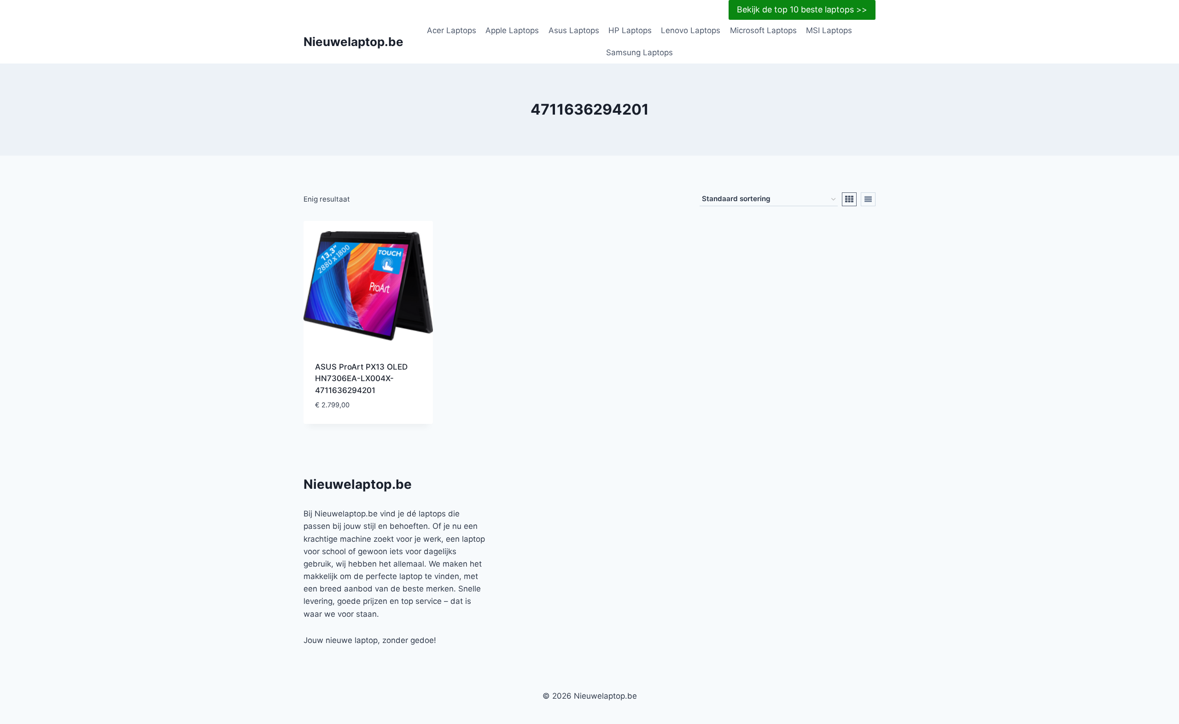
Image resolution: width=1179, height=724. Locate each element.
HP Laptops (630, 30)
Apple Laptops (512, 30)
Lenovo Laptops (690, 30)
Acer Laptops (451, 30)
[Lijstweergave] (868, 199)
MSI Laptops (829, 30)
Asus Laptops (574, 30)
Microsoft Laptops (763, 30)
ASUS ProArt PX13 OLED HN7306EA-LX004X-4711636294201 (361, 378)
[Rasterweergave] (849, 199)
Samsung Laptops (639, 52)
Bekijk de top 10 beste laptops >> (802, 9)
